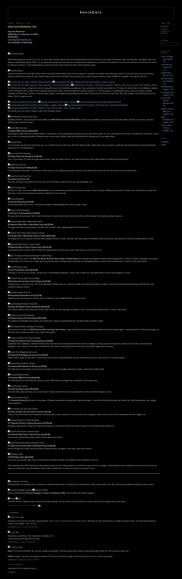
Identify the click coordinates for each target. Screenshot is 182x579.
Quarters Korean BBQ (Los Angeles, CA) (167, 111)
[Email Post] (39, 505)
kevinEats (91, 12)
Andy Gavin (14, 517)
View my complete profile (165, 31)
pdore (12, 532)
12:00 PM (32, 505)
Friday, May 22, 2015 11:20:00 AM (21, 542)
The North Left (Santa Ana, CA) (166, 67)
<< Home (11, 572)
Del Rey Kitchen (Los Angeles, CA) (167, 81)
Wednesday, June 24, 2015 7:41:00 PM (23, 559)
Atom (34, 568)
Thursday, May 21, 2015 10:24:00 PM (22, 527)
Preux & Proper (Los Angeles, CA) (167, 59)
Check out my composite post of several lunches (68, 521)
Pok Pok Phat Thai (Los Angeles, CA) (167, 128)
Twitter (163, 145)
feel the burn (31, 524)
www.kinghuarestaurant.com (19, 40)
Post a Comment (15, 564)
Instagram (165, 142)
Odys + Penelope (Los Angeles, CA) (167, 119)
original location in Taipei (93, 556)
